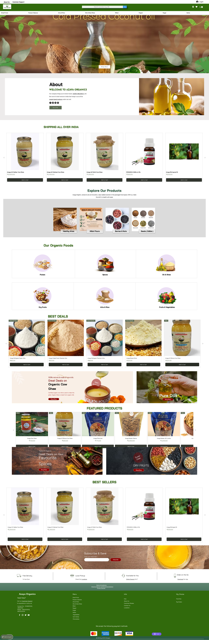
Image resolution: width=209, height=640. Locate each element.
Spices (105, 275)
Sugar (74, 610)
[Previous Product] (4, 158)
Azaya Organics (27, 594)
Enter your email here (90, 556)
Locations (84, 579)
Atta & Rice (104, 307)
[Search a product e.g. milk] (125, 7)
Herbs (74, 612)
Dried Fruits (76, 597)
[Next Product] (205, 158)
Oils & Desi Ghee (77, 604)
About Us (126, 601)
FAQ (125, 599)
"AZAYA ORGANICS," (79, 94)
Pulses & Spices (77, 599)
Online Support (130, 579)
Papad (74, 608)
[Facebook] (50, 103)
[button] (201, 7)
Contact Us (127, 605)
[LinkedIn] (55, 103)
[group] (104, 157)
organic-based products (55, 99)
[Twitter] (53, 103)
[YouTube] (29, 615)
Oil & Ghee (166, 275)
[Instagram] (58, 103)
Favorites (178, 599)
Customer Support (27, 601)
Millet (74, 606)
